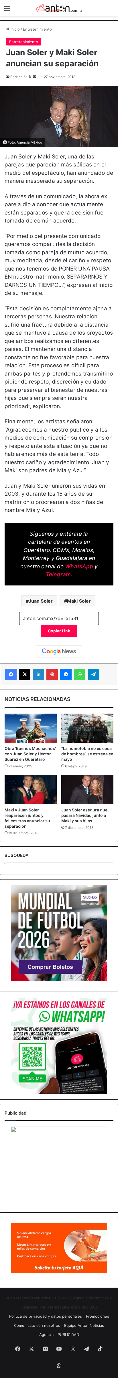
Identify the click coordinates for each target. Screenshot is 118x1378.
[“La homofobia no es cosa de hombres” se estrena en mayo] (87, 728)
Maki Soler (79, 601)
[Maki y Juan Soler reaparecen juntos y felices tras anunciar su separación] (31, 789)
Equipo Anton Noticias (84, 1325)
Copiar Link (59, 630)
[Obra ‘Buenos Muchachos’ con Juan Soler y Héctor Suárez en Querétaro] (31, 728)
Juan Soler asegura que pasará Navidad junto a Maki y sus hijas (84, 815)
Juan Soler (41, 601)
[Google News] (59, 651)
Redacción (18, 77)
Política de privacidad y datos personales (45, 1316)
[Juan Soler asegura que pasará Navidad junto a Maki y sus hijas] (87, 789)
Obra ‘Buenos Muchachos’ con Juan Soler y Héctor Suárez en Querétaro (30, 754)
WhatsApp (79, 566)
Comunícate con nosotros (37, 1325)
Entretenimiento (37, 29)
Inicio (14, 29)
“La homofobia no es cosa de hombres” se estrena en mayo (87, 754)
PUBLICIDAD (68, 1334)
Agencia (46, 1334)
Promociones (97, 1316)
